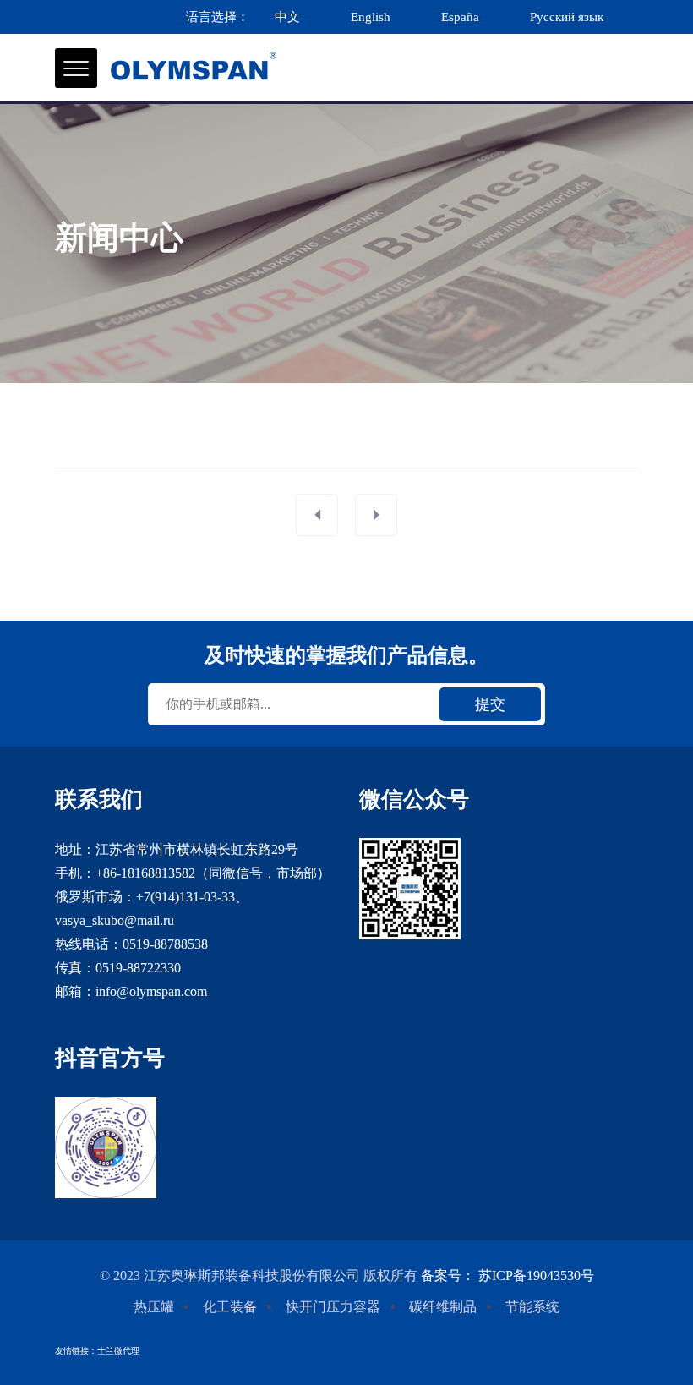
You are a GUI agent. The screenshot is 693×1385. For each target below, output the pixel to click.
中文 (287, 17)
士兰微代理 (118, 1350)
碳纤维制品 (443, 1307)
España (460, 17)
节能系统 (532, 1307)
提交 (490, 704)
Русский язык (568, 17)
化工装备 (230, 1307)
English (370, 17)
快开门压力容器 (333, 1307)
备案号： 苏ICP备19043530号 (507, 1275)
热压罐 (154, 1307)
